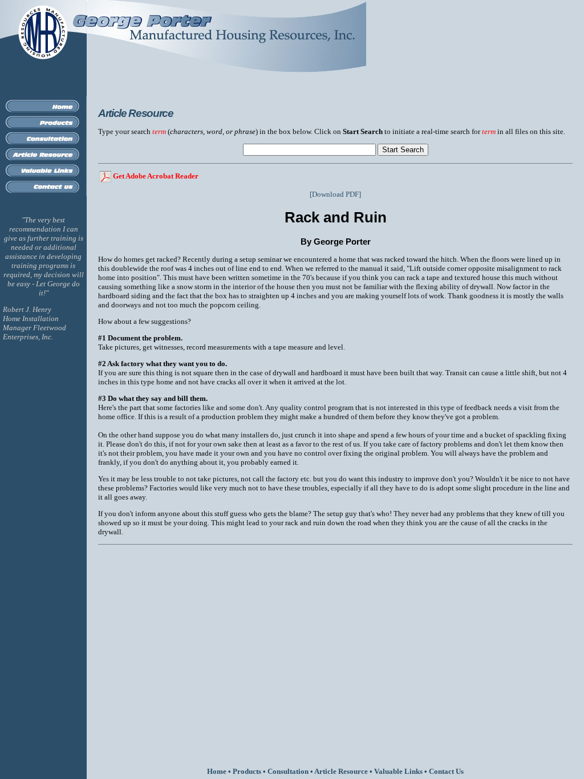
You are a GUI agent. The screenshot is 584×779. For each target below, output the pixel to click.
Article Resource (341, 771)
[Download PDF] (335, 194)
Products (247, 771)
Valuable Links (398, 771)
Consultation (288, 771)
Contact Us (446, 771)
